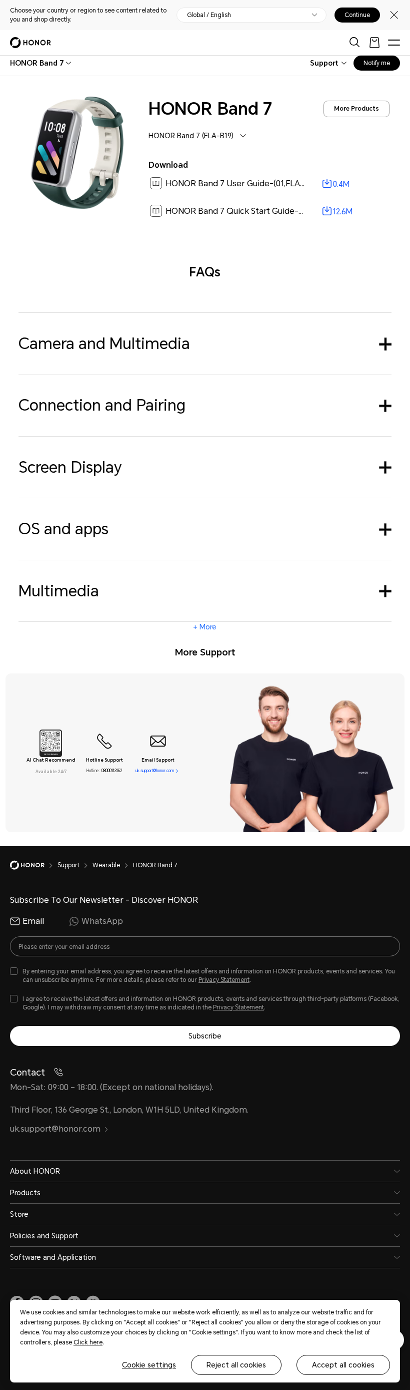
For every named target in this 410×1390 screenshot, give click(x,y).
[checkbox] (205, 975)
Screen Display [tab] (70, 467)
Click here (88, 1342)
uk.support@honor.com (155, 771)
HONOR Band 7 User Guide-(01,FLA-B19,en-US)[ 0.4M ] (269, 183)
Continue (357, 15)
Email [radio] (33, 921)
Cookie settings (149, 1365)
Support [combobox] (324, 63)
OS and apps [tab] (63, 529)
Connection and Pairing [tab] (102, 405)
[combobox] (37, 63)
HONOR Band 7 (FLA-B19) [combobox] (191, 136)
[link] (269, 184)
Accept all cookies (343, 1365)
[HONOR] (34, 865)
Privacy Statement (224, 979)
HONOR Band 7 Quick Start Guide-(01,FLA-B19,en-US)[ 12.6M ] (283, 211)
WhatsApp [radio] (102, 921)
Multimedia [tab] (58, 591)
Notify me (377, 63)
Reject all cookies (236, 1365)
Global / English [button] (209, 15)
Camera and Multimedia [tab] (104, 344)
